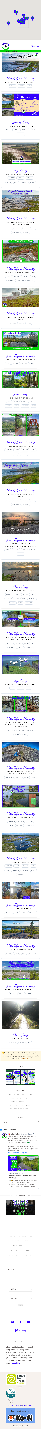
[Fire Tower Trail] (20, 1015)
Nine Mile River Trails (20, 398)
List (20, 1264)
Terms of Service (13, 1405)
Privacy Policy (28, 1405)
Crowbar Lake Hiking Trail (20, 360)
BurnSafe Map (25, 1059)
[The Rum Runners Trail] (20, 105)
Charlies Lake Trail (20, 909)
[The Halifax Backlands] (20, 842)
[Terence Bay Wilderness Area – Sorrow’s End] (20, 751)
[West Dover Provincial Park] (20, 297)
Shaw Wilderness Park (20, 817)
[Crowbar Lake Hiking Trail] (20, 340)
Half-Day (21, 86)
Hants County (20, 394)
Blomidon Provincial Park (20, 174)
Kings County (20, 170)
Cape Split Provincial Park (20, 684)
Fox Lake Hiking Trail (20, 949)
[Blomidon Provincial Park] (20, 153)
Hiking (30, 86)
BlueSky (22, 1330)
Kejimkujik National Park (20, 591)
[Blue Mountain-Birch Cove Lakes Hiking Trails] (20, 619)
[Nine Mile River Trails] (20, 379)
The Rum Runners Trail (20, 126)
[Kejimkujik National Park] (20, 571)
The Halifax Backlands (20, 862)
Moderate (23, 182)
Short (32, 182)
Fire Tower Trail (20, 1039)
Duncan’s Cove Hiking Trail (20, 82)
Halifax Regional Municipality (20, 78)
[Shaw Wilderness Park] (20, 796)
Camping (16, 129)
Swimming (20, 134)
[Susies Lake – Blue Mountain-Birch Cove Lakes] (20, 523)
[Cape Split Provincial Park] (20, 664)
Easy (32, 401)
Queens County (20, 587)
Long (33, 129)
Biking (8, 129)
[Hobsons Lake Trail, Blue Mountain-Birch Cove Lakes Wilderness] (20, 704)
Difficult (12, 86)
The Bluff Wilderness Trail (20, 272)
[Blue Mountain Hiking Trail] (20, 970)
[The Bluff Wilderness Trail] (20, 251)
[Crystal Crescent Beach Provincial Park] (20, 201)
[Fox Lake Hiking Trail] (20, 929)
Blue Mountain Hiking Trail (20, 990)
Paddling (21, 280)
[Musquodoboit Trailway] (20, 425)
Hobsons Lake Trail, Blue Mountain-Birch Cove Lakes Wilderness (20, 725)
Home (8, 51)
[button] (32, 18)
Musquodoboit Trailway (20, 446)
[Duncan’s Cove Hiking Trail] (20, 62)
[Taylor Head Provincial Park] (20, 473)
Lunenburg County (20, 122)
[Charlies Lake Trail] (20, 890)
